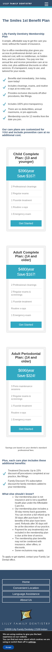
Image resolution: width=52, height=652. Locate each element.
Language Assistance (26, 593)
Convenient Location (26, 587)
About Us (26, 599)
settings (32, 642)
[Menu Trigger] (46, 4)
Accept (8, 647)
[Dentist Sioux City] (17, 3)
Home (26, 581)
